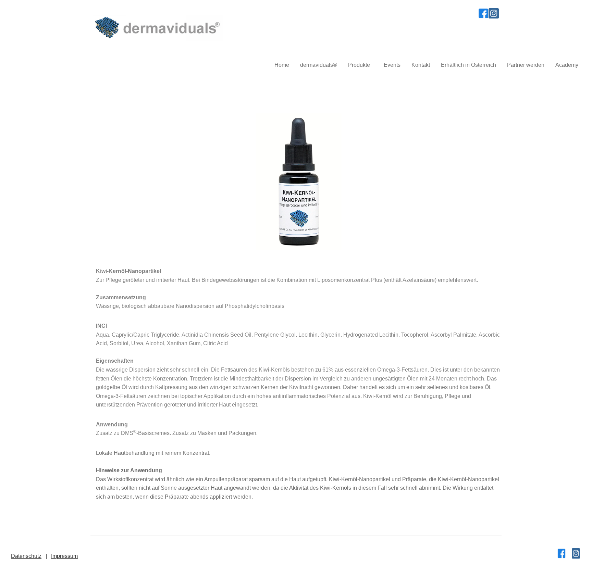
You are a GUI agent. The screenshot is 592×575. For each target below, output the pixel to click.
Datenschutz (26, 556)
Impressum (64, 556)
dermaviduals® (318, 65)
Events (392, 65)
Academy (566, 65)
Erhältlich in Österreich (468, 65)
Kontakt (420, 65)
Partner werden (525, 65)
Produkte (359, 65)
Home (281, 65)
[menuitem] (282, 65)
